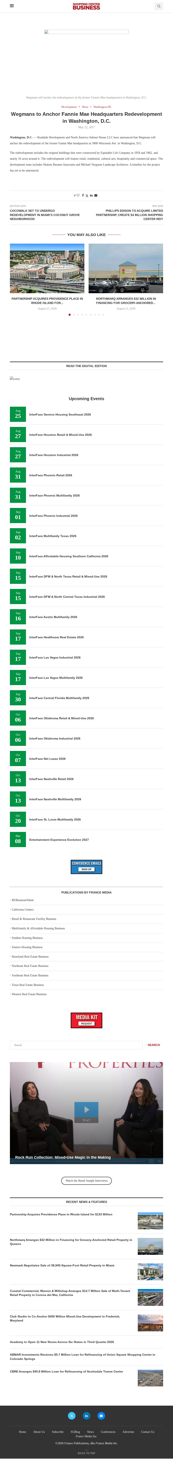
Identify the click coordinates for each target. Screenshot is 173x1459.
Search (154, 1045)
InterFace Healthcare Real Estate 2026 (56, 637)
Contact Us (147, 1431)
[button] (15, 279)
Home (22, 1431)
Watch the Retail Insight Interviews (87, 1180)
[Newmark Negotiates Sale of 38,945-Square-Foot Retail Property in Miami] (150, 1271)
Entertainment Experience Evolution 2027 (59, 839)
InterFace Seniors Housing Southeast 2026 (60, 414)
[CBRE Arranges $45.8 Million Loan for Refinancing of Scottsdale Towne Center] (150, 1378)
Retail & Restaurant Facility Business (34, 918)
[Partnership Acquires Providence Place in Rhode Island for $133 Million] (47, 268)
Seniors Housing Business (27, 947)
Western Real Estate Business (29, 994)
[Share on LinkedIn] (91, 195)
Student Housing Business (27, 937)
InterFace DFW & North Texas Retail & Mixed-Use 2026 (68, 576)
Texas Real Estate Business (28, 985)
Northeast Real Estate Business (30, 966)
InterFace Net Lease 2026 (47, 758)
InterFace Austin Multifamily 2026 (53, 617)
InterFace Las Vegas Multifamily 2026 (56, 677)
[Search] (159, 6)
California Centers (23, 909)
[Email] (101, 1416)
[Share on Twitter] (86, 196)
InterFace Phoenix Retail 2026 (50, 475)
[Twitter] (72, 1416)
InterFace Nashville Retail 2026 (51, 779)
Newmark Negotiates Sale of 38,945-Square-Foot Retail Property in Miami (62, 1265)
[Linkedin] (86, 1416)
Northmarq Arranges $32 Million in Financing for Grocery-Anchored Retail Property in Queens (71, 1242)
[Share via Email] (95, 195)
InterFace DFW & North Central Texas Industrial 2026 (67, 596)
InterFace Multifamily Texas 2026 (52, 536)
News (90, 1431)
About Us (39, 1431)
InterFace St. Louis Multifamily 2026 (55, 819)
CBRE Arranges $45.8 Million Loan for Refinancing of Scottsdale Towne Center (66, 1371)
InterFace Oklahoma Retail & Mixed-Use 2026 (61, 718)
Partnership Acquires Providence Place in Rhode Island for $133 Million (61, 1214)
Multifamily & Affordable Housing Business (38, 928)
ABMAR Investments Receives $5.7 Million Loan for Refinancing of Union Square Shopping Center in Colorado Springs (82, 1356)
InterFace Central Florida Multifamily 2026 (59, 698)
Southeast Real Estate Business (30, 975)
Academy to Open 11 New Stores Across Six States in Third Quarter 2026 (62, 1342)
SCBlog (75, 1431)
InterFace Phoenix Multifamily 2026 (54, 495)
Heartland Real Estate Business (30, 956)
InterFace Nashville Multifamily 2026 (55, 799)
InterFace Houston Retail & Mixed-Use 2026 (60, 434)
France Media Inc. (86, 1436)
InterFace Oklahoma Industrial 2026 (54, 738)
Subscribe (58, 1431)
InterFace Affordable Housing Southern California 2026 (68, 556)
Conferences (108, 1431)
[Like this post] (78, 195)
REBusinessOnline (23, 900)
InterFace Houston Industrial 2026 (53, 455)
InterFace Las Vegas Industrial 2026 (55, 657)
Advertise (128, 1431)
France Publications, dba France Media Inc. (91, 1443)
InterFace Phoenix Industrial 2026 (53, 515)
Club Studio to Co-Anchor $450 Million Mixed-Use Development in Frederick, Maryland (65, 1318)
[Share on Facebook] (83, 195)
